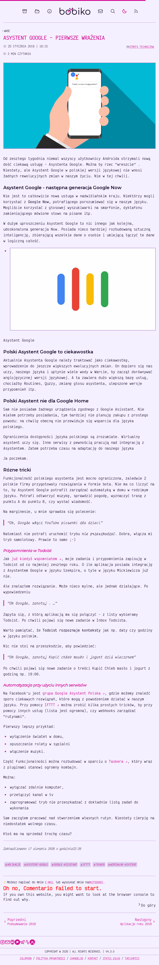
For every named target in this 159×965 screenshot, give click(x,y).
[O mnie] (49, 11)
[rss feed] (136, 11)
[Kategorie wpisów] (37, 11)
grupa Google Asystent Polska (74, 693)
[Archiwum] (24, 11)
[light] (124, 11)
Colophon (25, 958)
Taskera (118, 761)
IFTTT (52, 704)
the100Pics (132, 958)
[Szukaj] (113, 11)
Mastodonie (96, 882)
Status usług (111, 958)
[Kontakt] (100, 11)
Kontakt (93, 958)
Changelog (76, 958)
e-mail (49, 882)
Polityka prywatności (50, 958)
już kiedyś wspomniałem (36, 558)
